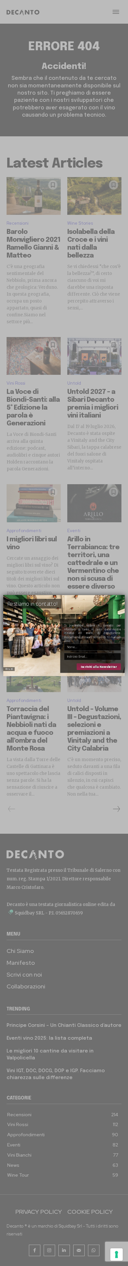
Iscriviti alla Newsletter (99, 667)
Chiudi (9, 668)
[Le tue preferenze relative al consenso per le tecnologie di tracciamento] (116, 1254)
